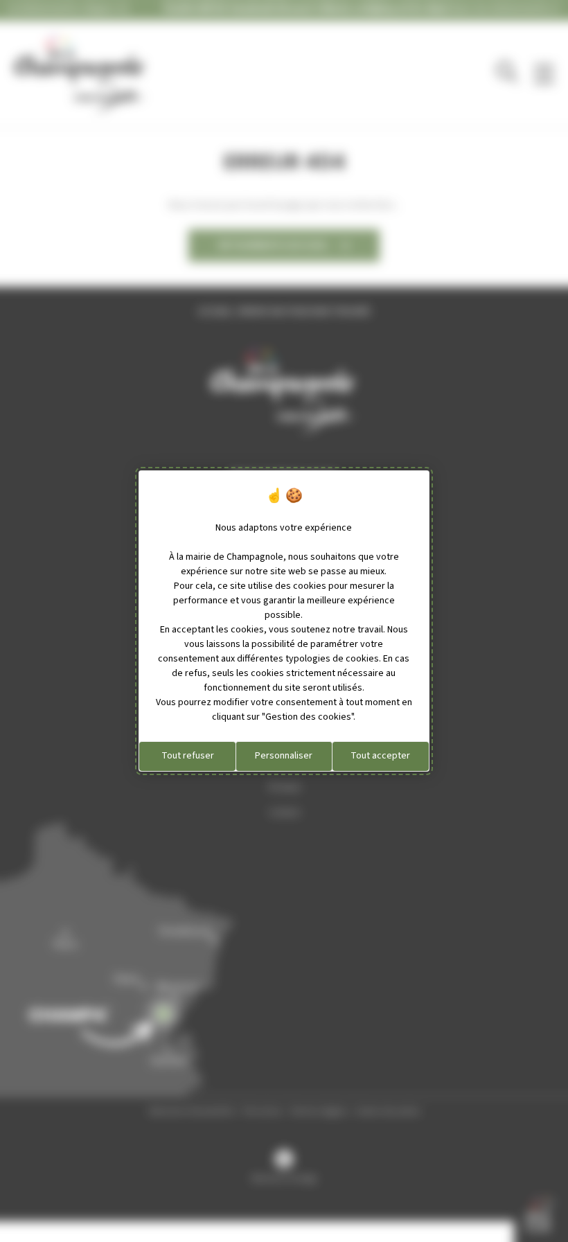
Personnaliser (283, 756)
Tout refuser (187, 756)
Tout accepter (380, 756)
